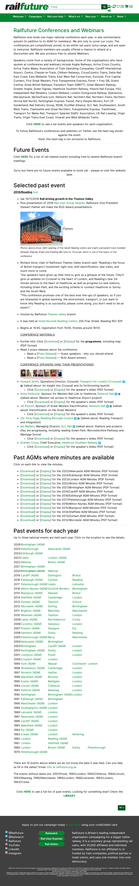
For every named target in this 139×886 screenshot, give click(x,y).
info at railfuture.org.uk (61, 767)
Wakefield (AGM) (31, 725)
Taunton (53, 602)
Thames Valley (57, 314)
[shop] (126, 6)
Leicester (78, 584)
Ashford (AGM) (30, 690)
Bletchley (54, 610)
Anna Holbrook (30, 393)
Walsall (52, 663)
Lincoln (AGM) (30, 685)
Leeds (24, 557)
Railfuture (15, 841)
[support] (118, 6)
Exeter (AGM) (29, 681)
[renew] (114, 6)
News (120, 16)
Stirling (52, 606)
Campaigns (35, 16)
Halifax (52, 672)
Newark (53, 593)
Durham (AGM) (30, 602)
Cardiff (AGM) (30, 575)
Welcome (18, 16)
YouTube (14, 845)
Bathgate (53, 681)
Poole (51, 654)
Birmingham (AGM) (33, 544)
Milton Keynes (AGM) (34, 588)
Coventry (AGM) (31, 624)
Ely (74, 628)
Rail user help (55, 16)
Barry (51, 637)
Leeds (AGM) (29, 619)
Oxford (76, 602)
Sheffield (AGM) (31, 597)
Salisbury (54, 624)
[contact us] (131, 6)
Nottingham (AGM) (33, 650)
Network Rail (105, 393)
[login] (109, 10)
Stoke (51, 632)
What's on (74, 16)
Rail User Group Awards (69, 203)
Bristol (76, 575)
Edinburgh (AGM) (32, 553)
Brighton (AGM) (31, 610)
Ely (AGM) (27, 730)
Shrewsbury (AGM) (33, 668)
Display (69, 341)
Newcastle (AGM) (59, 549)
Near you (90, 16)
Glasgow (53, 628)
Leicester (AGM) (31, 712)
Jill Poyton (27, 406)
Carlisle (52, 579)
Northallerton (56, 619)
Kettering (78, 734)
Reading (77, 579)
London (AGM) (57, 557)
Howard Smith (29, 381)
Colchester (79, 663)
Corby (76, 619)
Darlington (54, 575)
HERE (24, 156)
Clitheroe (54, 685)
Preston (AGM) (30, 628)
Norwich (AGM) (31, 672)
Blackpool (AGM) (32, 593)
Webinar (26, 562)
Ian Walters (27, 426)
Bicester (53, 677)
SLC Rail (66, 426)
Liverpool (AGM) (31, 654)
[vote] (122, 6)
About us (106, 16)
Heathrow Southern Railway (79, 442)
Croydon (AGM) (31, 659)
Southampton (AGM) (34, 707)
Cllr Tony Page (29, 418)
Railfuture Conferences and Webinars (59, 30)
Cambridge (55, 597)
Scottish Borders (58, 588)
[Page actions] (121, 807)
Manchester (79, 610)
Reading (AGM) (57, 738)
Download (51, 341)
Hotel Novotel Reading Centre (57, 321)
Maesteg (53, 690)
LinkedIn (14, 849)
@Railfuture (16, 833)
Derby (52, 650)
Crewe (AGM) (29, 734)
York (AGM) (28, 663)
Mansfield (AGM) (31, 677)
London (77, 597)
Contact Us (97, 870)
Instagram (15, 853)
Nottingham (28, 694)
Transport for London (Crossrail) (101, 381)
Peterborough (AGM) (34, 584)
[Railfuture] (26, 6)
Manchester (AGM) (33, 703)
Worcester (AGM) (32, 606)
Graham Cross (29, 442)
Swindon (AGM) (31, 632)
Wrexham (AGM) (31, 615)
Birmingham (79, 588)
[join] (110, 6)
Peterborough (29, 549)
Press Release (46, 353)
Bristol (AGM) (56, 562)
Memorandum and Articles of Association (65, 871)
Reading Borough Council (57, 418)
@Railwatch (16, 837)
